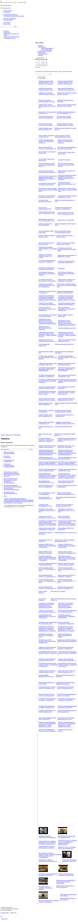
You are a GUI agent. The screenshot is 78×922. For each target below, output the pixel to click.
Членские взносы (8, 488)
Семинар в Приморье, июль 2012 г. (67, 328)
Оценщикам (7, 12)
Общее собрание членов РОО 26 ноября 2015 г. (46, 411)
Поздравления (7, 481)
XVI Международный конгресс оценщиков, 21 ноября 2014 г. (65, 648)
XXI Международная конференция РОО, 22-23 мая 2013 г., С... (66, 112)
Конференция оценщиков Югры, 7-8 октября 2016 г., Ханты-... (67, 256)
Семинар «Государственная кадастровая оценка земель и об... (47, 611)
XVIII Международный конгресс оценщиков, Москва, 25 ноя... (47, 659)
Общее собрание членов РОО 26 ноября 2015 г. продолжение (66, 280)
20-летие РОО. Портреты (42, 599)
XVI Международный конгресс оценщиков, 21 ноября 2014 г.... (47, 375)
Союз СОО (7, 476)
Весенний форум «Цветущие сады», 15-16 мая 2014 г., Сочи (46, 220)
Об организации (8, 10)
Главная (3, 434)
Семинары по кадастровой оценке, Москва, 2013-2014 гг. (67, 340)
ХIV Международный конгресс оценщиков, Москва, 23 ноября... (63, 411)
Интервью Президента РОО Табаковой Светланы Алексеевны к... (49, 901)
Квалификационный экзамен (11, 489)
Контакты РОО (7, 8)
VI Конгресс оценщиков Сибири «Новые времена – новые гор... (47, 528)
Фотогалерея (41, 52)
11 (43, 62)
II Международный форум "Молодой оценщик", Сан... (46, 89)
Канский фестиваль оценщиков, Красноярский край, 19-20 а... (66, 399)
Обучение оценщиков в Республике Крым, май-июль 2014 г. (67, 458)
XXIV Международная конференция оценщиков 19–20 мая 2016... (66, 148)
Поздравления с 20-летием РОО (66, 220)
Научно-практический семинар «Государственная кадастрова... (63, 231)
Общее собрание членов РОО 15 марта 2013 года (46, 136)
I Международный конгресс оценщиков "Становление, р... (69, 861)
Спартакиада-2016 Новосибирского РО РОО (45, 505)
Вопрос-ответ (7, 24)
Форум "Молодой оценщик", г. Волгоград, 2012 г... (47, 243)
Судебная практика (9, 465)
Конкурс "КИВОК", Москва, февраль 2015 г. (65, 315)
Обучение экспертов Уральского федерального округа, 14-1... (66, 718)
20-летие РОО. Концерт (64, 159)
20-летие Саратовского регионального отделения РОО (66, 623)
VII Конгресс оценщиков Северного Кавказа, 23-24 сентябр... (45, 256)
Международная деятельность (11, 474)
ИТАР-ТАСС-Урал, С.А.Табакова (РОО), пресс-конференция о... (66, 847)
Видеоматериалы (42, 53)
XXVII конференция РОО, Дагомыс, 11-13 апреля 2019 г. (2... (47, 587)
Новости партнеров (9, 452)
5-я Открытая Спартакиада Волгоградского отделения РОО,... (48, 280)
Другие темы (7, 464)
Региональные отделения (10, 493)
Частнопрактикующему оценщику (13, 486)
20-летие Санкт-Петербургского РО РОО (45, 208)
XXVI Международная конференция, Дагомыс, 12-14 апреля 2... (66, 695)
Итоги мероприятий (46, 49)
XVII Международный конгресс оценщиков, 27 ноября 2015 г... (63, 208)
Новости (40, 45)
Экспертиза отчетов (9, 492)
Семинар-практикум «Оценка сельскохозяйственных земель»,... (63, 136)
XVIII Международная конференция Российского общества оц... (48, 874)
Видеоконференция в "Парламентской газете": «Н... (46, 481)
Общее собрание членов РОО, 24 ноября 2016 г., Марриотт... (66, 576)
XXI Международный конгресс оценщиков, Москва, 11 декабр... (65, 124)
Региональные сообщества (10, 14)
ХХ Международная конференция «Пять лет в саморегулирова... (47, 470)
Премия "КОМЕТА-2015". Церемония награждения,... (46, 552)
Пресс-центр (7, 22)
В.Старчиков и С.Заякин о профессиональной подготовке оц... (48, 860)
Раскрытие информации (10, 18)
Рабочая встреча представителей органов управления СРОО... (64, 505)
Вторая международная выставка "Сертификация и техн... (66, 836)
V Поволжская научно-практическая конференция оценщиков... (65, 683)
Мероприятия (16, 434)
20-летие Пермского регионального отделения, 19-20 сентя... (48, 315)
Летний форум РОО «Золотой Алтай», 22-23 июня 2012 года (46, 695)
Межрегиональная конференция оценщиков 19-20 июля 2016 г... (65, 292)
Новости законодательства (11, 478)
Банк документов (8, 20)
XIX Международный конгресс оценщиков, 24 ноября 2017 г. (65, 587)
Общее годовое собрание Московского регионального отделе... (65, 540)
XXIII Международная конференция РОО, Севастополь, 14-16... (48, 623)
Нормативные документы (10, 472)
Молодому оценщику (9, 453)
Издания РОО (7, 457)
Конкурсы (6, 456)
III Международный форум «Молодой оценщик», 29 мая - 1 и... (48, 340)
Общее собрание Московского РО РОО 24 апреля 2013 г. (47, 718)
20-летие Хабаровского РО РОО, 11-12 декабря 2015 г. (47, 493)
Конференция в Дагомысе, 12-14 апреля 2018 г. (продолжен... (66, 446)
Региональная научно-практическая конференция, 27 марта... (67, 196)
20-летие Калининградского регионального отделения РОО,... (47, 171)
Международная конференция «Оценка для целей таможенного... (48, 730)
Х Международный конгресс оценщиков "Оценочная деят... (66, 874)
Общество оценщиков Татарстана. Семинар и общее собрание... (47, 446)
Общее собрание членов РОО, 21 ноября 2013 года (46, 422)
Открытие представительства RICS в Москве (67, 899)
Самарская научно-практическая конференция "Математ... (66, 364)
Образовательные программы (11, 473)
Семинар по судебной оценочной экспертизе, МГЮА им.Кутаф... (47, 387)
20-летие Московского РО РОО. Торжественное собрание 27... (66, 481)
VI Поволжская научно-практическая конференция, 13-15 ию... (67, 184)
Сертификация (8, 461)
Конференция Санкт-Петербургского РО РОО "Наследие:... (45, 328)
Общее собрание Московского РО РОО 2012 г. (46, 683)
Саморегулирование (9, 482)
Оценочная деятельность (10, 480)
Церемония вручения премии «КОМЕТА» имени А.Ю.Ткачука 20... (65, 422)
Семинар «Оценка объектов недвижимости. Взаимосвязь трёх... (66, 493)
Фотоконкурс (61, 268)
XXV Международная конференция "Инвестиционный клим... (48, 564)
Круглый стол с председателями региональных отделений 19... (47, 196)
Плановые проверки (9, 466)
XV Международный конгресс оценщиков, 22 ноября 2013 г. (47, 268)
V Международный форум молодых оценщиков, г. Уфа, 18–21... (48, 364)
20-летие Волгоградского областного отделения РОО (46, 124)
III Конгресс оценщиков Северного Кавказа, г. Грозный (47, 101)
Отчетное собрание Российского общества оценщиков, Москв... (66, 564)
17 (41, 64)
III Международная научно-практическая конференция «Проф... (48, 458)
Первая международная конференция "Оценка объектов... (47, 836)
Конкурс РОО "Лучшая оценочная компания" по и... (48, 112)
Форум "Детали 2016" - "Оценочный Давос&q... (64, 517)
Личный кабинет (7, 5)
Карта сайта (4, 918)
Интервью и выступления (45, 51)
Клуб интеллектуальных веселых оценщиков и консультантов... (47, 184)
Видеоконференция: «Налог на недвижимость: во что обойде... (47, 847)
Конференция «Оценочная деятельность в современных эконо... (46, 635)
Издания (40, 55)
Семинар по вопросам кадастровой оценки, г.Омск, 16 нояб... (65, 243)
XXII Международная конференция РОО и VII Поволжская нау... (67, 611)
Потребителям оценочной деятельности (14, 16)
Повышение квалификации (11, 485)
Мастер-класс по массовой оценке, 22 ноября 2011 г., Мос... (67, 375)
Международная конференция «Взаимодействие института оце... (67, 89)
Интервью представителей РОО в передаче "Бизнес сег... (65, 886)
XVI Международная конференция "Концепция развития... (45, 888)
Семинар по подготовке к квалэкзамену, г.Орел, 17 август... (47, 517)
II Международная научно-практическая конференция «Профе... (65, 635)
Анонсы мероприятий (47, 48)
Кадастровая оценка (9, 460)
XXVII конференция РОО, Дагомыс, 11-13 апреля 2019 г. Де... (48, 148)
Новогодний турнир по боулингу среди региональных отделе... (66, 671)
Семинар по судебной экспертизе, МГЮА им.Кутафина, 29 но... (47, 648)
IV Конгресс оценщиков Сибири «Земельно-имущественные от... (66, 303)
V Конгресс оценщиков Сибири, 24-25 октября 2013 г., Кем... (67, 470)
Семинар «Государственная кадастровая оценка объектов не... (47, 303)
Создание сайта (5, 912)
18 (43, 64)
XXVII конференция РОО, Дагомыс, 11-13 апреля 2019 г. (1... (47, 576)
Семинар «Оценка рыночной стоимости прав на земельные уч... (67, 659)
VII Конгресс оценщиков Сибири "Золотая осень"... (47, 292)
